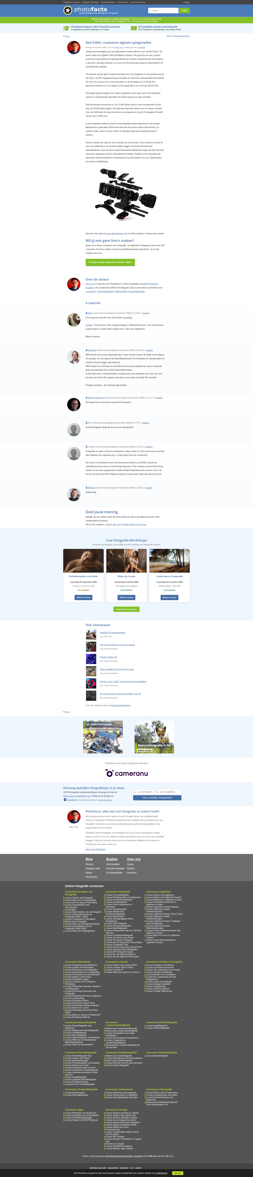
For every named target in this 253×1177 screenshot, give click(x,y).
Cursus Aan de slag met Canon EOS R (124, 947)
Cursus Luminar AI (114, 970)
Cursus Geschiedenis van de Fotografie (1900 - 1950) (78, 915)
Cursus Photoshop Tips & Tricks (80, 1003)
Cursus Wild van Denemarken (79, 1044)
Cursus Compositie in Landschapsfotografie (116, 1041)
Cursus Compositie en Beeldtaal (80, 919)
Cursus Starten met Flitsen (77, 1058)
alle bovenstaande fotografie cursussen (124, 1156)
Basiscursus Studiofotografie (119, 1060)
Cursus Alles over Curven (77, 1008)
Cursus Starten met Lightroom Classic (163, 897)
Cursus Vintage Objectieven (159, 991)
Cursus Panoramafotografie (118, 926)
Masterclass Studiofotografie (119, 1056)
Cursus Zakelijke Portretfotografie (80, 1079)
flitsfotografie (121, 291)
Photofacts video (93, 868)
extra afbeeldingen (115, 233)
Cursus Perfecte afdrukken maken (121, 1118)
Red (109, 51)
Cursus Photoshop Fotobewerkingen (82, 1005)
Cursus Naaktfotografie (75, 1077)
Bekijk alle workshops (126, 609)
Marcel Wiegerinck (96, 398)
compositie (91, 291)
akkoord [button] (177, 1173)
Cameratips (70, 909)
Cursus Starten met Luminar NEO (121, 965)
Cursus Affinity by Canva (117, 1127)
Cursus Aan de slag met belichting (81, 902)
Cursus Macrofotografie (76, 1035)
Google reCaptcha (105, 800)
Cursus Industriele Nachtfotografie (121, 949)
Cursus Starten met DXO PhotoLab (81, 1120)
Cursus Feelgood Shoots (76, 1082)
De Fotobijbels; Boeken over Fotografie (157, 27)
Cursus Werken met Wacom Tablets (122, 1113)
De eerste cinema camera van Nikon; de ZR (120, 694)
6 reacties (141, 47)
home (67, 36)
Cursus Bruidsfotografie (157, 1056)
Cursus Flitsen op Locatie (77, 1065)
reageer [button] (145, 313)
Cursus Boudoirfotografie (76, 1060)
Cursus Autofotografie (75, 1093)
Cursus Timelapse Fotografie (119, 940)
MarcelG (92, 350)
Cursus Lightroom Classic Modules (162, 907)
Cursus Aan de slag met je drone (121, 1120)
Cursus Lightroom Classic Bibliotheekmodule (158, 927)
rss (131, 1168)
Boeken (89, 872)
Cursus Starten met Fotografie (79, 898)
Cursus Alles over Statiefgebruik (80, 931)
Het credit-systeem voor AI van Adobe (117, 645)
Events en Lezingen (115, 1144)
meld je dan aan (112, 524)
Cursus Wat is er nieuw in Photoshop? (83, 1015)
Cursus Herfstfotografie (75, 1033)
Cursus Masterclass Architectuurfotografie (115, 912)
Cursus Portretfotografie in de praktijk (82, 1063)
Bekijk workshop (83, 597)
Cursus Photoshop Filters (77, 1000)
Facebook (72, 800)
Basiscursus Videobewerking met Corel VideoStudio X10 (161, 1103)
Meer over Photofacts (95, 849)
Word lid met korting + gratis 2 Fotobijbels (111, 19)
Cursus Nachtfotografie (116, 928)
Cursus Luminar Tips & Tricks (119, 967)
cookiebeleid (161, 1173)
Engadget (127, 317)
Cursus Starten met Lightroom (160, 895)
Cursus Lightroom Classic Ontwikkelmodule (158, 910)
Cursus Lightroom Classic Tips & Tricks (164, 914)
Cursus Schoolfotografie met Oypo (122, 1097)
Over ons (134, 859)
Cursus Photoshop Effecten (78, 1017)
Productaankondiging (181, 36)
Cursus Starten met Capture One (121, 1115)
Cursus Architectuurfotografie (119, 900)
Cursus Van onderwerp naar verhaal (163, 970)
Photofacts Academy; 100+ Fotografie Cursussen (95, 27)
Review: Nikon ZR (108, 657)
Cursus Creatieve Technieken (160, 965)
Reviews (89, 864)
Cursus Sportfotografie (116, 909)
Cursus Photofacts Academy (119, 1146)
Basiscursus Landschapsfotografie (122, 1031)
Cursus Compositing (74, 998)
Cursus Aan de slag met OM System (122, 956)
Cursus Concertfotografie (117, 895)
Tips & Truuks (92, 877)
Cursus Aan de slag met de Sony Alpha (124, 942)
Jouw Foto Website (138, 2)
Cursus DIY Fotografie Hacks (119, 952)
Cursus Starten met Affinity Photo (121, 1125)
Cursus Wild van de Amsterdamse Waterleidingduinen (81, 1041)
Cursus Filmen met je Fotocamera (162, 1093)
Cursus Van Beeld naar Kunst (160, 967)
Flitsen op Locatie (126, 576)
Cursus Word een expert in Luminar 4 (123, 972)
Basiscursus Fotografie (75, 921)
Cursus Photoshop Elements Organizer (83, 996)
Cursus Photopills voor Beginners (80, 1113)
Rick (90, 313)
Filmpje (89, 325)
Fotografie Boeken (108, 2)
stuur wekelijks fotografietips (157, 797)
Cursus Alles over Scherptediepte (80, 900)
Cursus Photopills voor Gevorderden (82, 1115)
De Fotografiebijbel (114, 872)
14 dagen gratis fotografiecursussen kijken (110, 262)
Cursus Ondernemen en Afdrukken (122, 1095)
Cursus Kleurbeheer (115, 916)
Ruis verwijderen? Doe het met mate (117, 669)
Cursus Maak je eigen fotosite (119, 1148)
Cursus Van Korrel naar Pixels (120, 938)
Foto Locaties (123, 2)
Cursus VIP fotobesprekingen (78, 1118)
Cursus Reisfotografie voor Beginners (123, 897)
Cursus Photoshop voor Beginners (81, 965)
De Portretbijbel (113, 864)
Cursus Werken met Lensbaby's (161, 974)
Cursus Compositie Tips (117, 945)
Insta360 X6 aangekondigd (112, 632)
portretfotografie (137, 291)
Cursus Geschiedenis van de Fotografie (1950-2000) (78, 927)
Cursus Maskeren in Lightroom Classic (164, 900)
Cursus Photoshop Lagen (77, 979)
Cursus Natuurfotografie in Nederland (82, 1037)
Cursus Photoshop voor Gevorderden (82, 974)
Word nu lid (155, 19)
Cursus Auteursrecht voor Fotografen (123, 1122)
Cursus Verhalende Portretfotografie (81, 1070)
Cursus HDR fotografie (116, 923)
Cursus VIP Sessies (115, 1137)
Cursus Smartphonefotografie (119, 935)
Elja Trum (119, 47)
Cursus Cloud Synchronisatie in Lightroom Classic (161, 941)
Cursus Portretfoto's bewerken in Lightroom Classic (161, 903)
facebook (124, 1168)
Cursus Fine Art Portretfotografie (80, 1084)
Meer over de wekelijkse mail (76, 796)
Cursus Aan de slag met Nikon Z (121, 954)
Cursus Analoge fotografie (158, 984)
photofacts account (98, 1168)
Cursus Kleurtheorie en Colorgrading (82, 972)
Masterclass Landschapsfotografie (121, 1028)
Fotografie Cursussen (71, 2)
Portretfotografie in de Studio (83, 576)
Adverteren (132, 872)
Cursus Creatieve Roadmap (159, 972)
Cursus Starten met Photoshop (79, 967)
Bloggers (131, 868)
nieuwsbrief (113, 1168)
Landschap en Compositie (169, 576)
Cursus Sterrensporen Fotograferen (122, 1038)
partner (138, 1168)
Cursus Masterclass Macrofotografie (81, 1030)
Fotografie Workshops (90, 2)
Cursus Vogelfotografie (156, 1025)
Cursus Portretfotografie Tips (78, 1056)
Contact (130, 864)
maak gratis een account (134, 524)
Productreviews (113, 1129)
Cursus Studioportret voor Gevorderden (124, 1058)
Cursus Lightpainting (156, 986)
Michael (91, 488)
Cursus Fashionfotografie (117, 1065)
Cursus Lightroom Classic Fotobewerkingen (158, 917)
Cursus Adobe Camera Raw (78, 977)
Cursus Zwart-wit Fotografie (159, 982)
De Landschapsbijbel (115, 868)
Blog (89, 859)
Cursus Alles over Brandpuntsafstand (82, 924)
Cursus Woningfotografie (76, 1095)
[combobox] (163, 10)
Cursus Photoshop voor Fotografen (81, 970)
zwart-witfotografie (105, 291)
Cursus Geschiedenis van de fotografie (83, 912)
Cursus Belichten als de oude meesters (124, 1063)
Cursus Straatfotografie (116, 902)
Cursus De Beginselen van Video (161, 1095)
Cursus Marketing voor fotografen (121, 1093)
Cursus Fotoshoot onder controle (80, 1068)
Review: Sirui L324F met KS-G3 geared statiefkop (123, 681)
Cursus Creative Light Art (157, 989)
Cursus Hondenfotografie (158, 1028)
